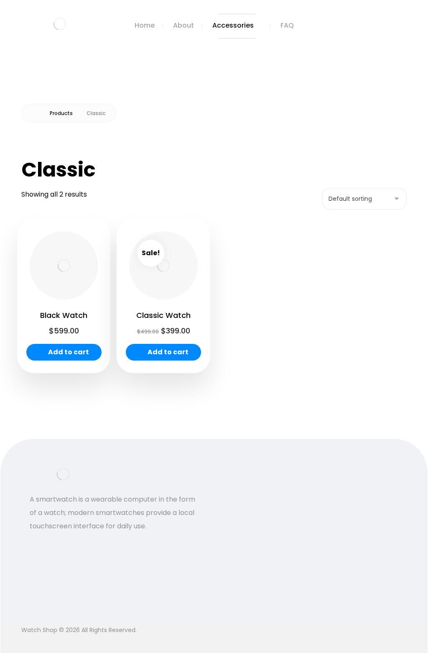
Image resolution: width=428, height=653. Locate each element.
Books (240, 516)
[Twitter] (38, 545)
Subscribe (392, 540)
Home (240, 503)
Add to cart (68, 352)
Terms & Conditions (312, 541)
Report (308, 595)
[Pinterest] (71, 545)
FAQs (305, 515)
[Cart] (388, 24)
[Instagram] (54, 545)
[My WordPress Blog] (59, 24)
